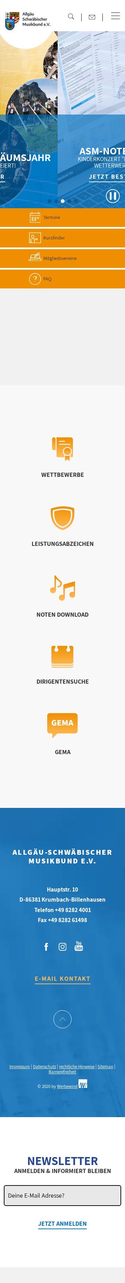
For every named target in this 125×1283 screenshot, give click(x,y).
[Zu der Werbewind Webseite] (82, 1086)
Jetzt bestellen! (89, 176)
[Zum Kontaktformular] (92, 17)
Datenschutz (44, 1067)
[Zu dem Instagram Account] (62, 947)
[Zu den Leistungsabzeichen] (63, 528)
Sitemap (105, 1067)
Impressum (19, 1067)
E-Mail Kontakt (63, 978)
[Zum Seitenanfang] (62, 1020)
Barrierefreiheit (62, 1072)
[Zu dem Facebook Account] (46, 947)
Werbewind (67, 1086)
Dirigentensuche (62, 681)
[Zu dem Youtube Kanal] (79, 945)
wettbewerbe (62, 475)
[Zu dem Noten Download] (62, 598)
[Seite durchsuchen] (71, 16)
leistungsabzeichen (63, 544)
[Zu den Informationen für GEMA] (62, 736)
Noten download (62, 614)
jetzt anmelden (62, 1223)
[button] (115, 16)
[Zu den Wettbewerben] (62, 459)
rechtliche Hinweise (76, 1067)
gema (62, 752)
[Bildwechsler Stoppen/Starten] (113, 196)
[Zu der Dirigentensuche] (62, 665)
